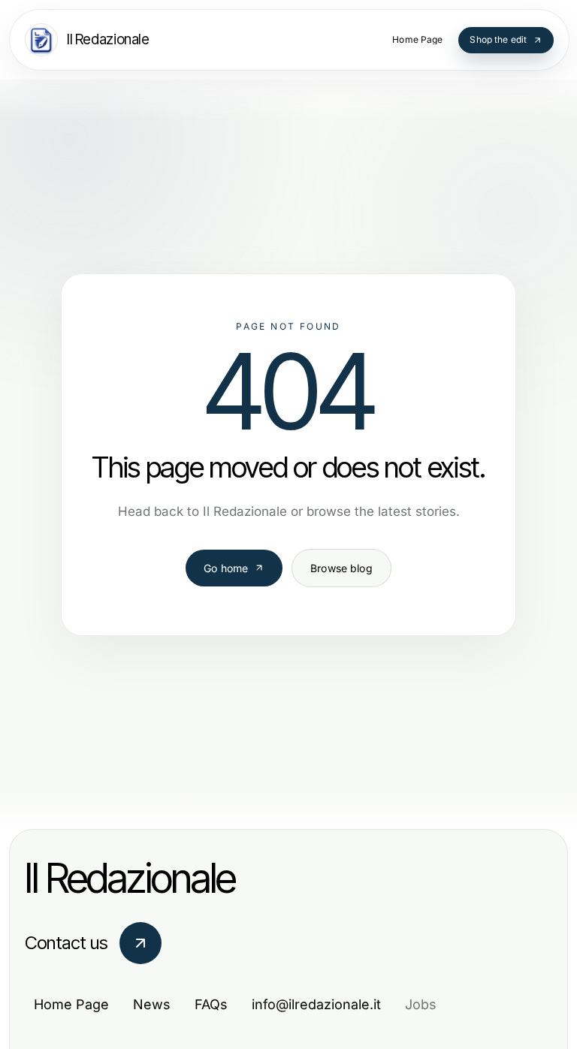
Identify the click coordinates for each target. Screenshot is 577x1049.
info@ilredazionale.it (316, 1004)
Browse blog (341, 568)
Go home (226, 568)
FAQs (211, 1004)
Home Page (71, 1004)
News (152, 1004)
